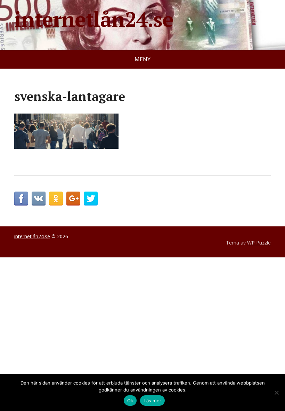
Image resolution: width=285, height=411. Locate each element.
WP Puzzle (259, 242)
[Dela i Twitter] (91, 199)
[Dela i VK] (39, 199)
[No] (276, 392)
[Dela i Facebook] (21, 199)
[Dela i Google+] (73, 199)
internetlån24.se (93, 19)
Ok (130, 400)
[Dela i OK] (56, 199)
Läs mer (152, 400)
